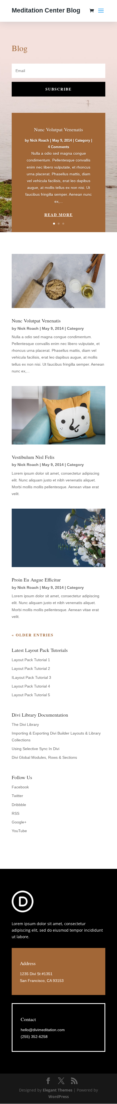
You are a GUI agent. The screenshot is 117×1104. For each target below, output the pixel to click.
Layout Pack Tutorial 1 (31, 660)
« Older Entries (33, 635)
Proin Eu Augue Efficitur (36, 579)
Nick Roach (39, 140)
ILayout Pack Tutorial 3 (31, 677)
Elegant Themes (57, 1090)
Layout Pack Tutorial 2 (31, 668)
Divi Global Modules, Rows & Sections (44, 757)
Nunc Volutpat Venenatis (58, 129)
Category (82, 140)
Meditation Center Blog (46, 10)
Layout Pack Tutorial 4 (31, 686)
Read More (58, 214)
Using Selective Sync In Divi (35, 749)
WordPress (58, 1096)
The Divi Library (25, 724)
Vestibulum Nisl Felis (33, 457)
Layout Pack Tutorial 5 (31, 695)
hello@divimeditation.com (43, 1030)
